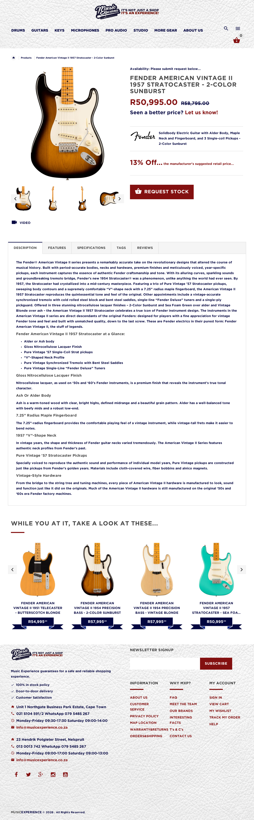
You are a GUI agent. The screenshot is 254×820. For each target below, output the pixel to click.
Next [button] (119, 198)
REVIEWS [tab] (145, 248)
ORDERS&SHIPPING (146, 736)
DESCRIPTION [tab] (25, 248)
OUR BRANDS (181, 711)
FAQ (173, 697)
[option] (23, 198)
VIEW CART (219, 704)
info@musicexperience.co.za (42, 727)
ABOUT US (138, 697)
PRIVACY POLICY (144, 716)
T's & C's (176, 729)
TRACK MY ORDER (224, 717)
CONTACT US (181, 736)
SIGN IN (215, 697)
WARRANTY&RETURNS (149, 729)
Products (26, 58)
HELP (213, 724)
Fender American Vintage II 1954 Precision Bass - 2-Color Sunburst (97, 608)
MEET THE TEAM (183, 704)
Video (25, 222)
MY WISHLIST (220, 711)
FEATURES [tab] (57, 248)
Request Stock (166, 192)
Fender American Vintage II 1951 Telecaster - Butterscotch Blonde (37, 608)
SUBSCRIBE (216, 663)
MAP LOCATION (143, 722)
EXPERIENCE (26, 812)
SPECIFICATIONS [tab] (91, 248)
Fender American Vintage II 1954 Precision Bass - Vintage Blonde (157, 608)
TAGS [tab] (121, 248)
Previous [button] (15, 198)
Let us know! (201, 112)
